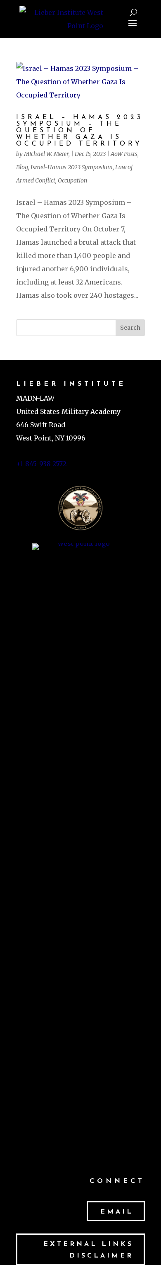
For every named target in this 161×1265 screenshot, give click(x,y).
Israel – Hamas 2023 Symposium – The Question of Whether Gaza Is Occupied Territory (79, 130)
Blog (22, 167)
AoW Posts (124, 154)
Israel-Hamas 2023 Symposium (72, 167)
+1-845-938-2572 (41, 464)
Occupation (72, 180)
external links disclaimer (88, 1250)
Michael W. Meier (46, 154)
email (116, 1212)
